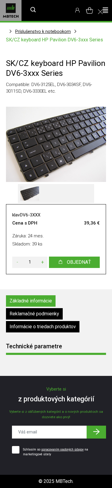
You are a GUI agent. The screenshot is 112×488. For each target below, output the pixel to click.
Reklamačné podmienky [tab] (34, 314)
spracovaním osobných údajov (62, 449)
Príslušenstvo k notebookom (43, 31)
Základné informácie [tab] (31, 301)
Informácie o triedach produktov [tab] (43, 326)
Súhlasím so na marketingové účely (55, 452)
